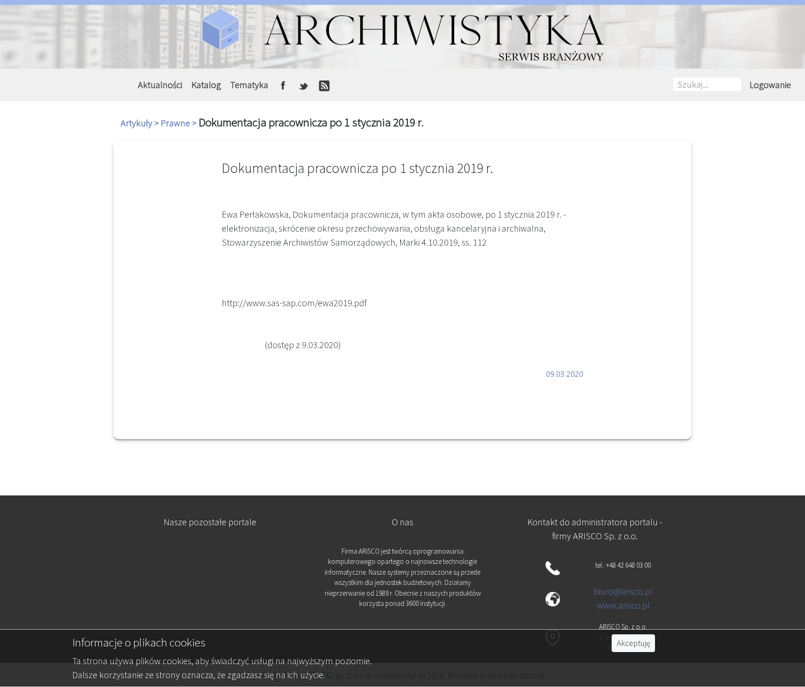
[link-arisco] (210, 602)
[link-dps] (210, 556)
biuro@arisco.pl (623, 591)
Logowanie (770, 84)
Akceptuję (633, 643)
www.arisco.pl (623, 605)
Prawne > (179, 123)
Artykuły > (141, 123)
